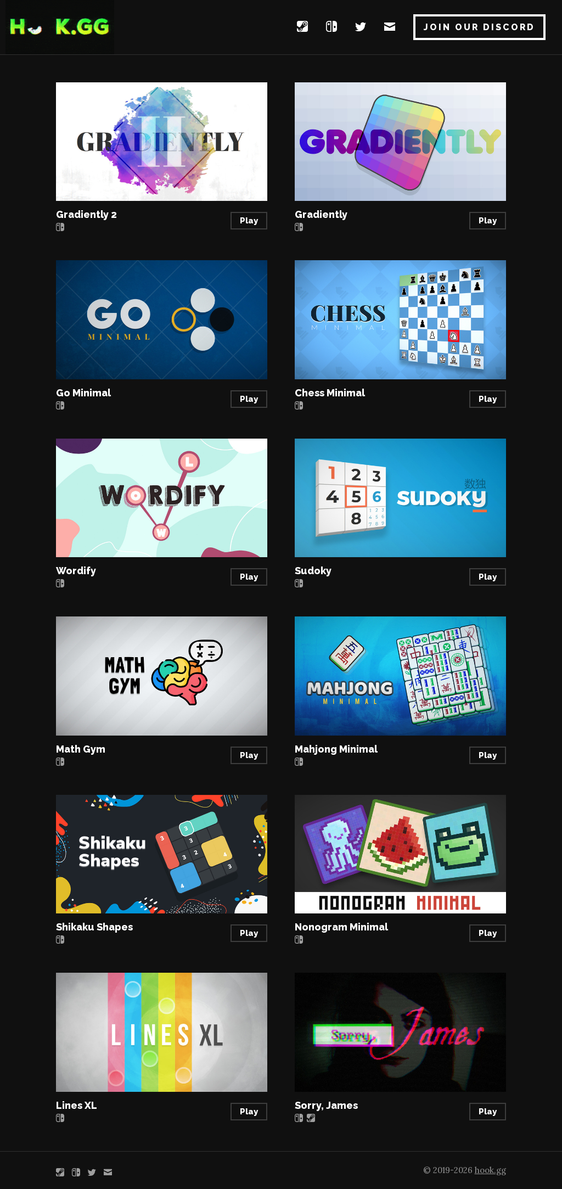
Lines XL (76, 1105)
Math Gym (80, 749)
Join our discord (479, 27)
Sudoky (313, 570)
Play (249, 221)
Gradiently (321, 214)
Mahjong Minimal (336, 749)
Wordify (76, 570)
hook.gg (490, 1170)
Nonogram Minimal (341, 927)
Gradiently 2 (86, 214)
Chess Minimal (330, 393)
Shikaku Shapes (94, 927)
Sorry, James (326, 1105)
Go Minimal (83, 393)
